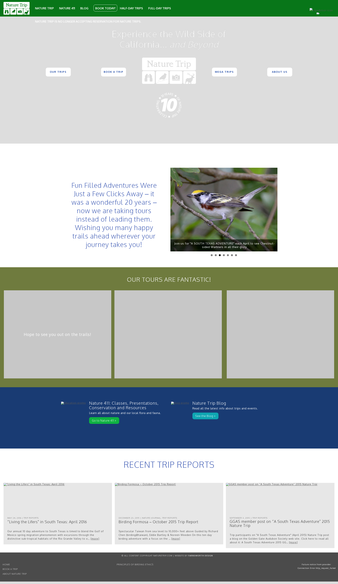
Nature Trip (44, 8)
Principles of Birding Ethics (135, 564)
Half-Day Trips (131, 8)
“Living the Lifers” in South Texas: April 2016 (47, 522)
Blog (84, 8)
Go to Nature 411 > (104, 420)
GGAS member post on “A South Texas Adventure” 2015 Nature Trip (280, 523)
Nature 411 (67, 8)
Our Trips (58, 71)
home (6, 564)
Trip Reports (31, 518)
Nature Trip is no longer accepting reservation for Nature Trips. (88, 21)
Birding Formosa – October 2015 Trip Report (158, 522)
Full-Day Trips (159, 8)
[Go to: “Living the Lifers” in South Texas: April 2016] (34, 484)
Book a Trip (113, 71)
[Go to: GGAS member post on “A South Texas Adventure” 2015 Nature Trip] (271, 484)
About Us (279, 71)
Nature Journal (151, 518)
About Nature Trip (15, 573)
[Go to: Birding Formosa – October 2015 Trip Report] (145, 484)
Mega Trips (224, 71)
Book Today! (105, 8)
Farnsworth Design (200, 555)
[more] (95, 538)
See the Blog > (205, 416)
